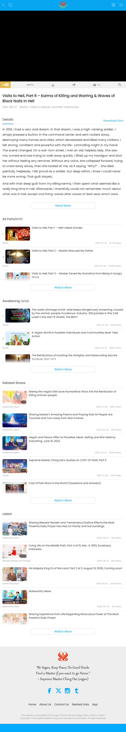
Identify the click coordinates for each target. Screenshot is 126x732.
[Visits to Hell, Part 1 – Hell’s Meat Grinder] (17, 234)
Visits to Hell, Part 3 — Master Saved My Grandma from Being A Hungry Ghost (77, 275)
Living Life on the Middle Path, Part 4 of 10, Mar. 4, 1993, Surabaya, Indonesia (70, 547)
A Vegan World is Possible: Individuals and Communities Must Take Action (75, 334)
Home (32, 704)
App (95, 704)
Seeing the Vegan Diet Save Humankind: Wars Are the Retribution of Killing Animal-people (72, 393)
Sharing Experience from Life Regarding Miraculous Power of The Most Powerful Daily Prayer (74, 616)
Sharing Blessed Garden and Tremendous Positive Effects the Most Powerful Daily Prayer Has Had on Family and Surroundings (71, 524)
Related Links (80, 704)
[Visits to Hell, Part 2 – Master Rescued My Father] (17, 257)
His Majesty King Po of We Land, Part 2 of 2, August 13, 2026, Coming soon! (75, 568)
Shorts (24, 107)
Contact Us (61, 704)
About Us (45, 704)
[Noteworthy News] (14, 597)
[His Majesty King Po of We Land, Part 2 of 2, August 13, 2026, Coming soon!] (14, 574)
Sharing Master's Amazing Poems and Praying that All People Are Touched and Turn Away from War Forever (71, 416)
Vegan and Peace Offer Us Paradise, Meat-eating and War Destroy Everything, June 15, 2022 (72, 439)
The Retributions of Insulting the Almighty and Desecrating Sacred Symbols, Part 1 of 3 (74, 357)
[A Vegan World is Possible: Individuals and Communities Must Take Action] (17, 338)
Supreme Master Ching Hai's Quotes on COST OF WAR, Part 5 (67, 460)
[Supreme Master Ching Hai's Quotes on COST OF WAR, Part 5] (14, 466)
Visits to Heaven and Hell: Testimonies (54, 107)
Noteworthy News (40, 591)
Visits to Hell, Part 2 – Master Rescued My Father (62, 251)
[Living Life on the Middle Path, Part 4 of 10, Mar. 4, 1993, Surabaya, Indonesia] (14, 551)
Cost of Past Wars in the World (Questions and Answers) (65, 483)
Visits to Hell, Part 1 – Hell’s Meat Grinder (57, 228)
